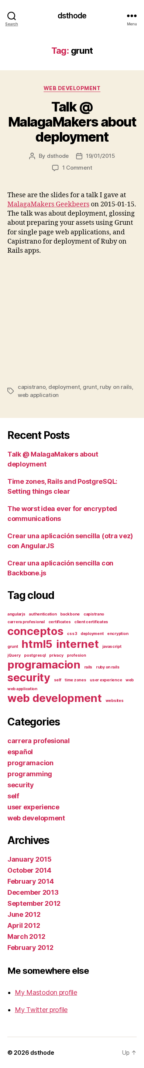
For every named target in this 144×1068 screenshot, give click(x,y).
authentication (42, 614)
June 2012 (24, 914)
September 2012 (34, 903)
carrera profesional (26, 622)
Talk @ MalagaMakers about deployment (72, 122)
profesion (76, 655)
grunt (90, 386)
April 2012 (23, 925)
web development (72, 88)
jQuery (13, 655)
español (20, 752)
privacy (56, 655)
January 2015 (29, 859)
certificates (59, 622)
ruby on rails (116, 386)
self (57, 680)
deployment (64, 386)
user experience (106, 680)
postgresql (34, 655)
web (130, 680)
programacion (43, 664)
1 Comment (77, 167)
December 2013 (33, 892)
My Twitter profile (41, 1010)
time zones (75, 680)
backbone (70, 614)
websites (115, 700)
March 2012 (26, 936)
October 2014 (29, 870)
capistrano (31, 386)
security (28, 677)
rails (88, 667)
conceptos (35, 631)
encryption (117, 633)
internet (77, 644)
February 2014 (30, 881)
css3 (72, 633)
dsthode (72, 15)
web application (38, 394)
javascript (111, 646)
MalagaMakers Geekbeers (48, 204)
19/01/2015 (100, 155)
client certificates (91, 622)
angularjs (16, 614)
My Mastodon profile (46, 992)
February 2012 (30, 947)
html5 (36, 644)
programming (29, 774)
